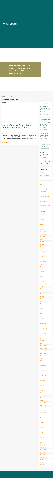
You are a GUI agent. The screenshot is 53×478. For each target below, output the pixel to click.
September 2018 (43, 392)
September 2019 (43, 377)
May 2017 (42, 422)
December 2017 (43, 405)
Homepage (3, 96)
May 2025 (42, 244)
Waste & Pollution (43, 208)
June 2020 (42, 360)
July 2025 (42, 239)
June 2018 (42, 400)
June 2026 (42, 216)
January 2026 (43, 224)
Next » (48, 163)
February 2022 (43, 323)
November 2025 (43, 229)
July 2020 (42, 358)
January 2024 (43, 278)
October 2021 (43, 330)
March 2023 (42, 301)
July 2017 (42, 417)
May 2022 (42, 316)
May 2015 (42, 462)
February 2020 (43, 365)
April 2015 (42, 464)
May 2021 (42, 338)
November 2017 (43, 407)
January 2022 (43, 325)
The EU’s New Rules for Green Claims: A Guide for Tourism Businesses (45, 110)
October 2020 (43, 353)
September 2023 (43, 288)
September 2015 (43, 452)
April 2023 (42, 298)
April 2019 (42, 387)
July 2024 (42, 266)
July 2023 (42, 293)
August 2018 (42, 395)
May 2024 (42, 271)
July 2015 (42, 457)
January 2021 (43, 345)
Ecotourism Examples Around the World (45, 145)
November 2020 (43, 350)
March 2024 (42, 276)
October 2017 (43, 410)
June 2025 (42, 241)
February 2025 (43, 251)
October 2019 (43, 375)
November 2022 (43, 306)
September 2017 (43, 412)
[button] (44, 24)
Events (41, 184)
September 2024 (43, 261)
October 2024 (43, 259)
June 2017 (42, 420)
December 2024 (43, 254)
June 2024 (42, 269)
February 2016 (43, 444)
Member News (43, 189)
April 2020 (42, 363)
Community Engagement (45, 177)
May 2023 (42, 296)
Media (41, 186)
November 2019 (43, 373)
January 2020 (43, 368)
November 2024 (43, 256)
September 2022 (43, 311)
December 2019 (43, 370)
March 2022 (42, 321)
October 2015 (43, 449)
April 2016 (42, 439)
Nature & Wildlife (43, 191)
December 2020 (43, 348)
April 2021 (42, 340)
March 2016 (42, 442)
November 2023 (43, 283)
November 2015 (43, 447)
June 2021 (42, 335)
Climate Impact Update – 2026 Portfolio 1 (44, 135)
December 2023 (43, 281)
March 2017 (42, 427)
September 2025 (43, 234)
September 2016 (43, 434)
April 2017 (42, 425)
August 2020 (42, 355)
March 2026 (42, 221)
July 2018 (42, 397)
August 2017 (42, 415)
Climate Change (43, 175)
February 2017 (43, 429)
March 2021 (42, 343)
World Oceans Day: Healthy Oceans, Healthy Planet (18, 126)
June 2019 (42, 382)
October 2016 (43, 432)
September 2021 (43, 333)
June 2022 (42, 313)
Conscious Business (44, 181)
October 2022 (43, 308)
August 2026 (42, 214)
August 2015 (42, 454)
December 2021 (43, 328)
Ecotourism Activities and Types (44, 154)
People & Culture (43, 196)
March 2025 (42, 249)
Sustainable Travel (44, 205)
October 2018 (43, 390)
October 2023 (43, 286)
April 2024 (42, 273)
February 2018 (43, 402)
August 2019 (42, 380)
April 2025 (42, 246)
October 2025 (43, 231)
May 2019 (42, 385)
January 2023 (43, 303)
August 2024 (42, 264)
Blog (41, 172)
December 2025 (43, 226)
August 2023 (42, 291)
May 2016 (42, 437)
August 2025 (42, 236)
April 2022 (42, 318)
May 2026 (42, 219)
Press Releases (43, 199)
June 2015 (42, 459)
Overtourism (42, 194)
